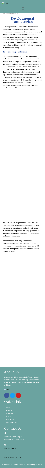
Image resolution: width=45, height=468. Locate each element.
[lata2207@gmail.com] (5, 454)
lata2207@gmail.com (12, 457)
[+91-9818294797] (5, 445)
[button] (22, 8)
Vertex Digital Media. (35, 464)
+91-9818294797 (10, 448)
